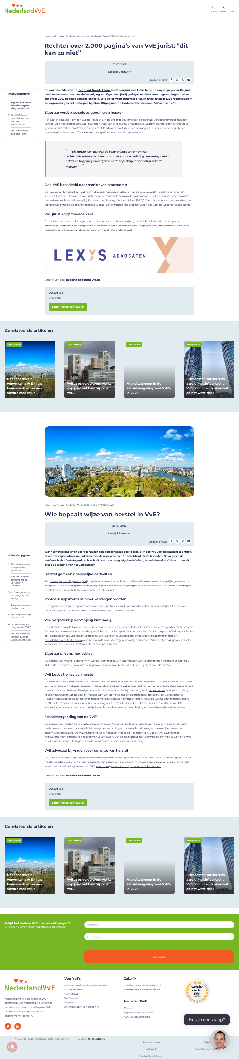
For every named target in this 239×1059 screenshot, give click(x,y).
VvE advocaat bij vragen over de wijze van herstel (21, 636)
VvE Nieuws (71, 993)
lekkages (97, 119)
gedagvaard (136, 94)
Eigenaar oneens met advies (21, 607)
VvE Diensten (72, 998)
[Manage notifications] (12, 1047)
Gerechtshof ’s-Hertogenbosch (69, 560)
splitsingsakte (152, 585)
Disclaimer (151, 1049)
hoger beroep (157, 690)
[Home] (25, 8)
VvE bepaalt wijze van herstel (21, 616)
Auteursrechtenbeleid (137, 1016)
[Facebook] (8, 1026)
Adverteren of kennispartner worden (86, 985)
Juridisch (70, 36)
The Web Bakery (96, 1039)
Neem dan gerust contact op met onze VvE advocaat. (128, 766)
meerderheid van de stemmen (63, 640)
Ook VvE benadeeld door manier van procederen (20, 120)
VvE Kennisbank (73, 989)
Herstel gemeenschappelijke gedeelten (21, 567)
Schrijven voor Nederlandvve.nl (142, 985)
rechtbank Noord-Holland (94, 90)
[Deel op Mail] (188, 79)
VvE (123, 94)
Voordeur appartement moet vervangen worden (20, 581)
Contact (128, 1008)
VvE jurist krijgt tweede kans (19, 132)
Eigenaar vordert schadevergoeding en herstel (21, 105)
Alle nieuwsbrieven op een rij (81, 1006)
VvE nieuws (58, 36)
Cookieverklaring (151, 1042)
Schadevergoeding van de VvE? (21, 626)
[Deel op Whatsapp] (182, 79)
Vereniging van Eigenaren (102, 94)
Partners (69, 1002)
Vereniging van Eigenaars (65, 581)
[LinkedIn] (17, 1026)
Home (48, 36)
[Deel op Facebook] (171, 79)
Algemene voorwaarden (138, 1012)
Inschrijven (159, 956)
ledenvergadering (153, 635)
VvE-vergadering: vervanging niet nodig (21, 595)
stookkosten (180, 723)
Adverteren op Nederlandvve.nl (142, 989)
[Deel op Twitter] (177, 79)
